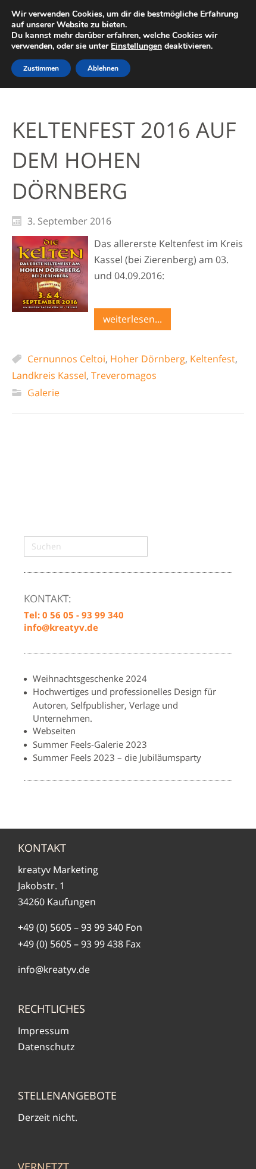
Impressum (43, 1030)
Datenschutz (46, 1046)
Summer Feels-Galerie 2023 (90, 744)
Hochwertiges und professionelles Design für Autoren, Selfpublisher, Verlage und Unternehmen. (124, 704)
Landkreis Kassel (49, 375)
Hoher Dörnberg (147, 358)
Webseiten (54, 731)
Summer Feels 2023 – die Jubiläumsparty (117, 757)
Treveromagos (124, 375)
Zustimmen (41, 68)
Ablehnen (103, 68)
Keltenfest (212, 358)
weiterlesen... (132, 319)
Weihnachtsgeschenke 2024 (90, 678)
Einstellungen (136, 46)
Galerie (43, 392)
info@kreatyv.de (54, 969)
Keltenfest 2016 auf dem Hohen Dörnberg (124, 160)
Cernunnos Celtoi (66, 358)
